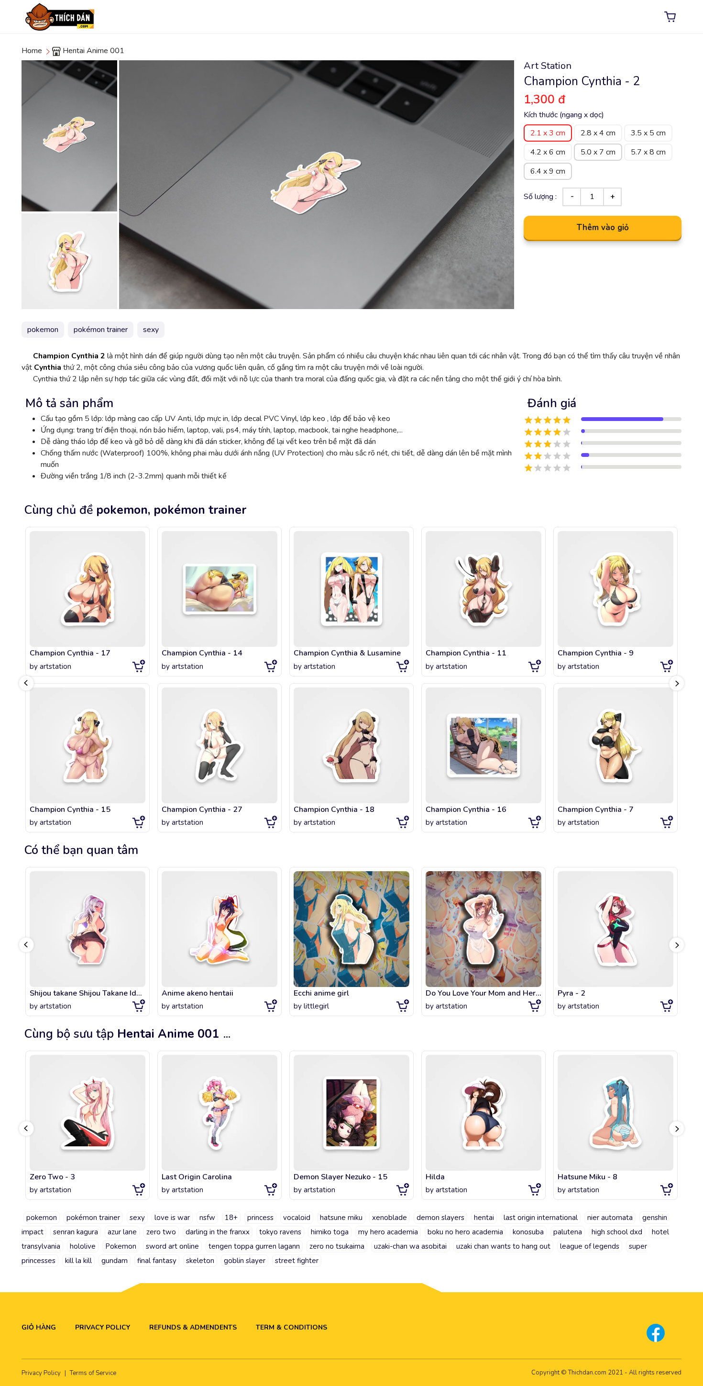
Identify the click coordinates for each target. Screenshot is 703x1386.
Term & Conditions (291, 1327)
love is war (172, 1217)
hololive (83, 1246)
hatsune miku (341, 1217)
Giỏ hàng (39, 1327)
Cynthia (47, 367)
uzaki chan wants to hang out (503, 1246)
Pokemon (120, 1246)
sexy (137, 1217)
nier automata (610, 1217)
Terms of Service (93, 1373)
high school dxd (617, 1232)
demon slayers (440, 1217)
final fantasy (156, 1260)
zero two (161, 1232)
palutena (567, 1232)
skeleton (200, 1260)
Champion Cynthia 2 (70, 356)
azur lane (122, 1232)
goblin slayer (244, 1260)
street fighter (297, 1260)
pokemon (41, 1217)
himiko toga (330, 1232)
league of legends (589, 1246)
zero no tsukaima (336, 1246)
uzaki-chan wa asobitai (410, 1246)
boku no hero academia (465, 1232)
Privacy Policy (102, 1327)
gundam (114, 1260)
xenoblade (389, 1217)
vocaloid (296, 1217)
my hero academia (388, 1232)
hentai (484, 1217)
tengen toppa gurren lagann (254, 1246)
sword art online (172, 1246)
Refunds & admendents (193, 1327)
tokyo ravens (280, 1232)
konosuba (528, 1232)
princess (260, 1217)
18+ (231, 1217)
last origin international (541, 1217)
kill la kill (78, 1260)
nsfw (207, 1217)
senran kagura (75, 1232)
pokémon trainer (93, 1217)
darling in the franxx (218, 1232)
